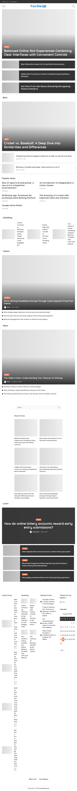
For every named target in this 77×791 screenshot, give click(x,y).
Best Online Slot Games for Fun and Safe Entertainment (42, 64)
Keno (6, 374)
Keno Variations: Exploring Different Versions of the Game (24, 390)
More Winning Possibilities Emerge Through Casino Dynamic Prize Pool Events (49, 496)
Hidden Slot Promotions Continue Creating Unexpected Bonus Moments (25, 469)
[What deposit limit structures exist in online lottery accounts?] (11, 550)
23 (74, 635)
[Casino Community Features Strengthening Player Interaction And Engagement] (8, 234)
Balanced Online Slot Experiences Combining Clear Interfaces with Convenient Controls (38, 53)
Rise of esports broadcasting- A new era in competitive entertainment (18, 185)
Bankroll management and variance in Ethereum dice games (25, 319)
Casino (7, 297)
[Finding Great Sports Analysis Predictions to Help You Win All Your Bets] (8, 157)
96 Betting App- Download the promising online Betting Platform (19, 196)
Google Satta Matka (12, 205)
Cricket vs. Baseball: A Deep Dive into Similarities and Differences (32, 145)
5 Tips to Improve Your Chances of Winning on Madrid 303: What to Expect (49, 611)
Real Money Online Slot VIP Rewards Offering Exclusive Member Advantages (24, 496)
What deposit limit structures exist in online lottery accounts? (46, 552)
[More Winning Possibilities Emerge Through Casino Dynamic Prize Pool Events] (38, 282)
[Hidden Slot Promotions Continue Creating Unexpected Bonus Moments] (10, 75)
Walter (8, 307)
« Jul (61, 650)
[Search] (73, 6)
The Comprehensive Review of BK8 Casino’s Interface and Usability (48, 623)
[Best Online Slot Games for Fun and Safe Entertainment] (10, 64)
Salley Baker (36, 531)
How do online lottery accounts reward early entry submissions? (38, 525)
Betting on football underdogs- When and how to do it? (38, 167)
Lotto (38, 519)
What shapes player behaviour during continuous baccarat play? (27, 312)
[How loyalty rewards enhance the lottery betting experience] (11, 576)
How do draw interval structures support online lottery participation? (28, 316)
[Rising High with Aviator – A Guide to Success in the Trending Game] (33, 234)
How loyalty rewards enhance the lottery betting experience (45, 577)
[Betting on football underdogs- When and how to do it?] (8, 168)
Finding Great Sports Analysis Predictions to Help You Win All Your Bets (44, 156)
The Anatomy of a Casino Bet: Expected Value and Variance (54, 196)
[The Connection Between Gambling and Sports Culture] (33, 632)
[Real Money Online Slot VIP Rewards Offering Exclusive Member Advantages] (25, 483)
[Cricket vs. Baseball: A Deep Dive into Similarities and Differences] (38, 126)
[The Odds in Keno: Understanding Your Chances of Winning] (38, 357)
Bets (6, 139)
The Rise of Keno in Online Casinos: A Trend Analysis (22, 387)
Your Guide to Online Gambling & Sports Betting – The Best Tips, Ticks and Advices (24, 647)
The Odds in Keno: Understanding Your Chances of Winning (33, 378)
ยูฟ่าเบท (62, 602)
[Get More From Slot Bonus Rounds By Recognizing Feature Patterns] (10, 88)
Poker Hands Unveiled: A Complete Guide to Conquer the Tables (49, 635)
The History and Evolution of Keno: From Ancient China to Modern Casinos (30, 394)
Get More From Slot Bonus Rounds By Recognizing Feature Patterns (51, 469)
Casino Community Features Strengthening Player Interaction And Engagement (20, 234)
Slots (6, 46)
